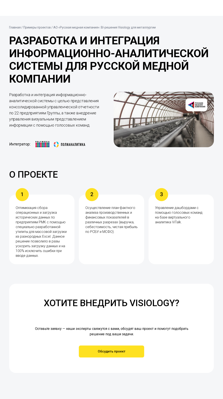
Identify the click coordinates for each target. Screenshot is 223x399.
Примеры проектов (37, 27)
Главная (15, 27)
